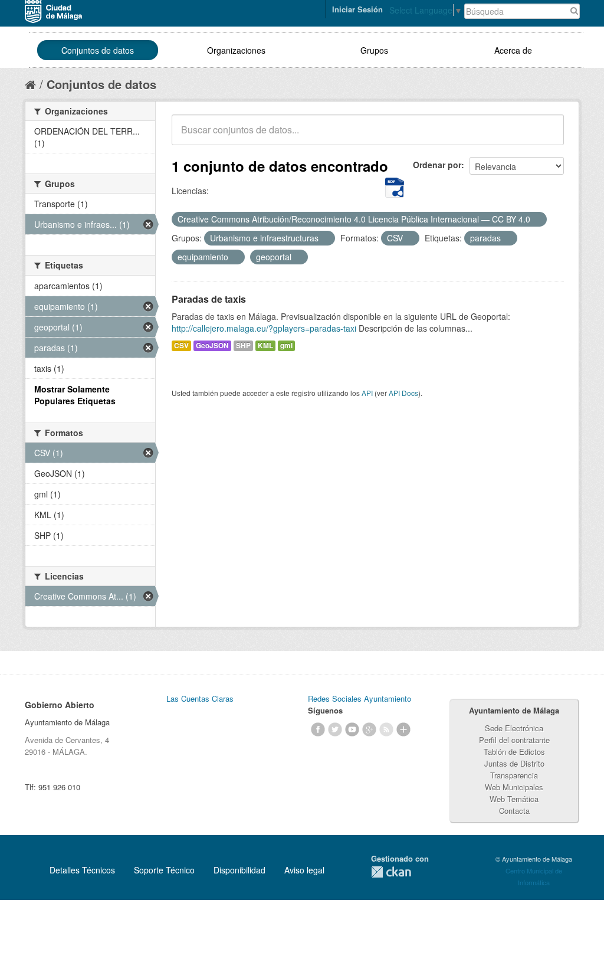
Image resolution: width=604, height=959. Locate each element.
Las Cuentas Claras (200, 698)
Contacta (514, 810)
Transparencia (514, 775)
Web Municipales (514, 787)
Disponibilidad (239, 870)
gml (286, 346)
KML (265, 346)
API (367, 393)
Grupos (374, 50)
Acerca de (513, 50)
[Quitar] (537, 219)
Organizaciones (236, 50)
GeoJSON (212, 346)
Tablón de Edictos (514, 751)
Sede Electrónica (514, 728)
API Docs (403, 393)
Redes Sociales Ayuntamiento (359, 698)
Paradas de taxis (209, 299)
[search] (547, 136)
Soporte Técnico (164, 870)
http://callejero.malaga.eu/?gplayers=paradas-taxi (264, 328)
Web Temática (514, 798)
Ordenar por (437, 165)
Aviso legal (304, 870)
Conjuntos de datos (97, 50)
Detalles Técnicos (82, 870)
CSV (181, 346)
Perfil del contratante (514, 739)
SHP (243, 346)
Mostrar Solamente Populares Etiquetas (75, 395)
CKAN (391, 872)
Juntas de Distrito (514, 763)
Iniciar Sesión (357, 9)
